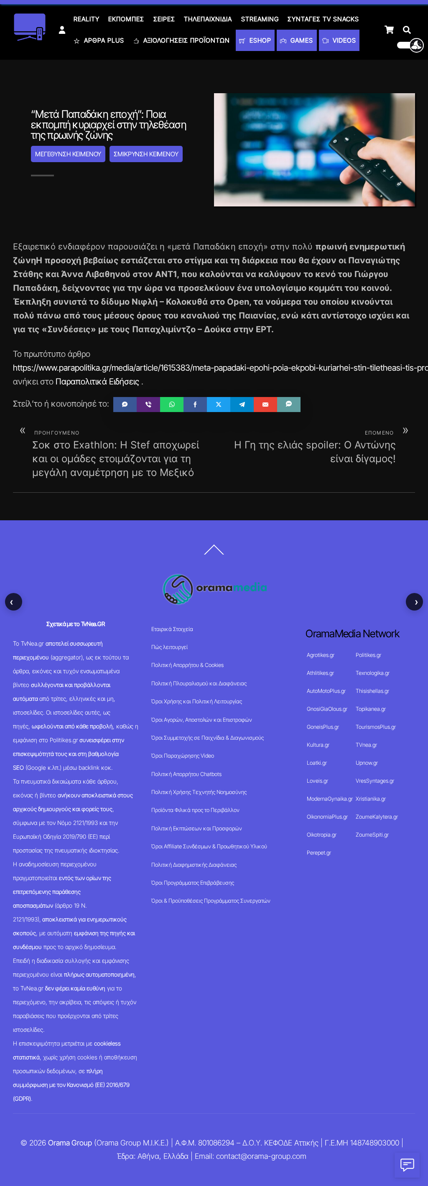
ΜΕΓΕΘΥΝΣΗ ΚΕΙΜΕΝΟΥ (68, 154)
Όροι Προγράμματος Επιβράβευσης (192, 882)
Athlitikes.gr (320, 672)
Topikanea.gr (371, 708)
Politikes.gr (368, 655)
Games (300, 40)
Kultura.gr (318, 744)
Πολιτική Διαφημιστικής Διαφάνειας (194, 864)
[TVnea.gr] (29, 38)
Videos (343, 40)
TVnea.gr (366, 744)
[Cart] (389, 29)
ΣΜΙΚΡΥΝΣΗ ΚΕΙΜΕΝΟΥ (146, 154)
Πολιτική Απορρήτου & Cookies (187, 665)
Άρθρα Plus (103, 40)
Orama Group (70, 1142)
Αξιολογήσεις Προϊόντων (185, 40)
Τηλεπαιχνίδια (208, 19)
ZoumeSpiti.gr (372, 834)
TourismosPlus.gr (376, 726)
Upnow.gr (367, 762)
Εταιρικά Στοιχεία (172, 629)
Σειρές (164, 19)
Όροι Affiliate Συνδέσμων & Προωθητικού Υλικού (209, 846)
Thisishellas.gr (372, 690)
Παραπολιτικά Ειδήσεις (97, 382)
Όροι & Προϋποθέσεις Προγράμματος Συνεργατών (210, 900)
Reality (86, 19)
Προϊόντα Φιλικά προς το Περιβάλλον (195, 810)
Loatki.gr (317, 762)
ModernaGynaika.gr (330, 798)
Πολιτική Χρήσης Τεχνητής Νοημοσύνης (199, 792)
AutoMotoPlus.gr (326, 690)
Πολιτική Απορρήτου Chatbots (186, 774)
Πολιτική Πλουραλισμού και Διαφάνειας (199, 683)
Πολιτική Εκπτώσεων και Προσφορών (196, 828)
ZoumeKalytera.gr (377, 816)
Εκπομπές (126, 19)
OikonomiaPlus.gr (327, 816)
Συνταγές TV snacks (323, 19)
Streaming (260, 19)
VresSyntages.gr (375, 780)
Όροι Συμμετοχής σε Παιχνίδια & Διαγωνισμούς (207, 737)
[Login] (62, 30)
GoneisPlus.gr (323, 726)
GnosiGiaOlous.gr (327, 708)
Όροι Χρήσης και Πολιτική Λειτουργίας (196, 701)
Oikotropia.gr (321, 834)
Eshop (259, 40)
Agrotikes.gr (320, 655)
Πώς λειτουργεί (169, 647)
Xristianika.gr (371, 798)
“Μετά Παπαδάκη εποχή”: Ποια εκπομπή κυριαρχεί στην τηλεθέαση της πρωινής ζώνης (108, 124)
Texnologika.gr (373, 672)
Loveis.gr (317, 780)
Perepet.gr (319, 852)
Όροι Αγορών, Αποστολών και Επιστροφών (201, 719)
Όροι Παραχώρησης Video (182, 755)
